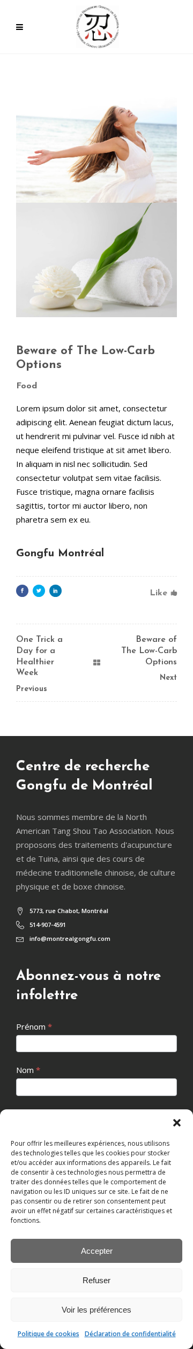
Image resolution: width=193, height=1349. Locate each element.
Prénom (34, 1026)
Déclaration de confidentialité (130, 1333)
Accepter (97, 1250)
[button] (177, 1122)
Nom (28, 1069)
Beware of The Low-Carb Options (149, 650)
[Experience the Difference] (96, 260)
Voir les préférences (96, 1309)
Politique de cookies (48, 1333)
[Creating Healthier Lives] (96, 145)
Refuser (96, 1280)
